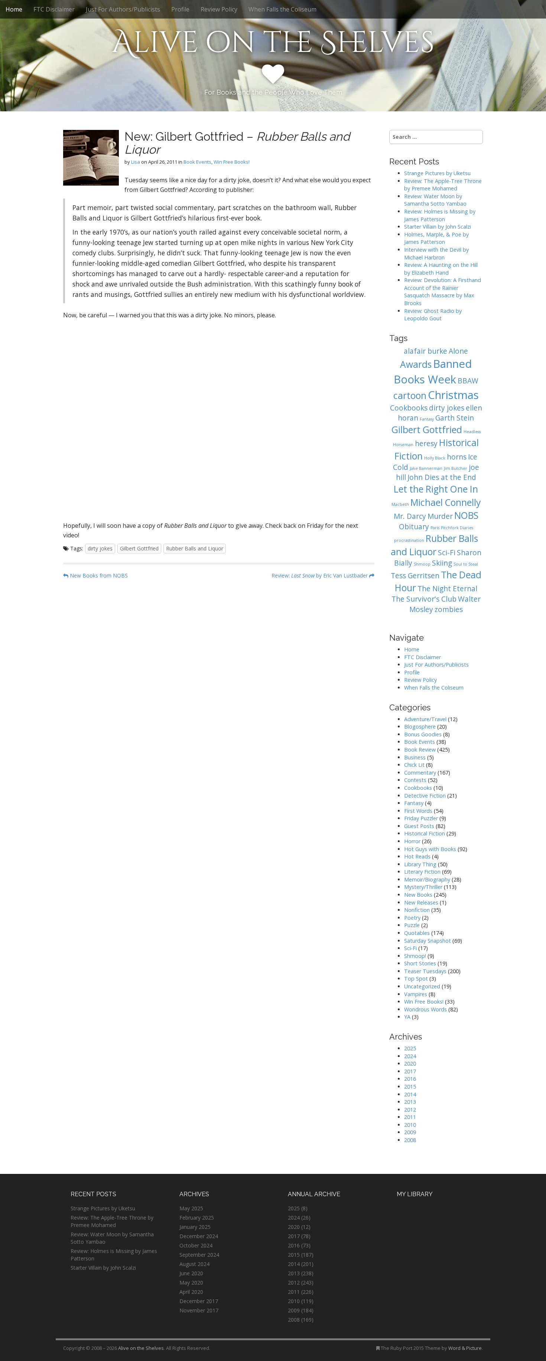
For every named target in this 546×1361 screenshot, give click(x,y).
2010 (410, 1124)
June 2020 (191, 1273)
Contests (415, 779)
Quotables (417, 932)
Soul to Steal (466, 564)
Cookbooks (409, 408)
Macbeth (400, 504)
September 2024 (199, 1254)
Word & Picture (465, 1348)
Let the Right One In (436, 489)
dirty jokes (100, 548)
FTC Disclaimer (54, 9)
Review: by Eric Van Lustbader (320, 575)
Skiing (442, 563)
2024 (410, 1056)
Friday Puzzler (421, 818)
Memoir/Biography (427, 879)
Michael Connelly (445, 502)
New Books (418, 894)
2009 (410, 1132)
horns (457, 457)
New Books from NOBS (98, 575)
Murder (440, 516)
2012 (410, 1109)
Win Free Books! (232, 161)
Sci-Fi (446, 552)
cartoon (409, 395)
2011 (410, 1116)
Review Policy (219, 9)
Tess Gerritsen (415, 575)
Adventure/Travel (425, 719)
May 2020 (191, 1282)
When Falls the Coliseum (282, 9)
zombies (449, 609)
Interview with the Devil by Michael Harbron (436, 253)
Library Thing (420, 864)
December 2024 (198, 1236)
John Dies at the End (441, 477)
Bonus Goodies (423, 734)
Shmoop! (415, 955)
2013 (410, 1101)
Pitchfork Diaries (457, 527)
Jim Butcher (455, 468)
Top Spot (416, 978)
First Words (418, 810)
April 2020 (191, 1291)
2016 (410, 1078)
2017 (410, 1071)
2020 (410, 1063)
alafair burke (425, 351)
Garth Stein (454, 418)
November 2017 (198, 1310)
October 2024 (195, 1245)
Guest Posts (419, 826)
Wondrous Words (425, 1009)
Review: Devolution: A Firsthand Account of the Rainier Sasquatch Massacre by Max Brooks (442, 292)
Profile (180, 9)
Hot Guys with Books (430, 849)
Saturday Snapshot (427, 940)
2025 (410, 1048)
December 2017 (198, 1301)
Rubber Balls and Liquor (194, 548)
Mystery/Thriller (423, 886)
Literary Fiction (422, 871)
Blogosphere (420, 726)
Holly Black (434, 458)
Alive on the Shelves (273, 43)
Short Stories (420, 963)
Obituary (414, 526)
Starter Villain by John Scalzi (437, 226)
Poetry (412, 917)
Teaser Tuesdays (425, 971)
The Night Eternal (447, 588)
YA (407, 1016)
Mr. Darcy (410, 516)
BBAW (468, 381)
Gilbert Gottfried (139, 548)
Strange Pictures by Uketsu (437, 173)
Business (415, 757)
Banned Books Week (433, 371)
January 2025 (195, 1226)
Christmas (453, 394)
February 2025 (196, 1217)
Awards (416, 364)
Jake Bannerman (426, 468)
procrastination (409, 540)
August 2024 (194, 1263)
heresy (426, 443)
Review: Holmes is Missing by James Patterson (439, 215)
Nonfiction (417, 909)
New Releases (421, 902)
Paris (434, 527)
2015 (410, 1086)
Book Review (420, 749)
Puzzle (412, 925)
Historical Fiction (424, 833)
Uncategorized (422, 986)
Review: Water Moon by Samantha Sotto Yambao (436, 200)
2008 (410, 1140)
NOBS (466, 515)
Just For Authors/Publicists (123, 9)
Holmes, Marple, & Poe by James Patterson (436, 238)
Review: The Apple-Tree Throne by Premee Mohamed (443, 184)
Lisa (135, 161)
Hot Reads (417, 856)
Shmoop (422, 564)
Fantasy (427, 419)
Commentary (420, 772)
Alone (458, 351)
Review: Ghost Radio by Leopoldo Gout (433, 314)
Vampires (415, 994)
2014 (410, 1094)
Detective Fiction (425, 795)
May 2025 (191, 1208)
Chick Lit (414, 764)
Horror (412, 841)
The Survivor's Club (423, 599)
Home (14, 9)
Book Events (197, 161)
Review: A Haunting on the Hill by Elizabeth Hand (441, 268)
